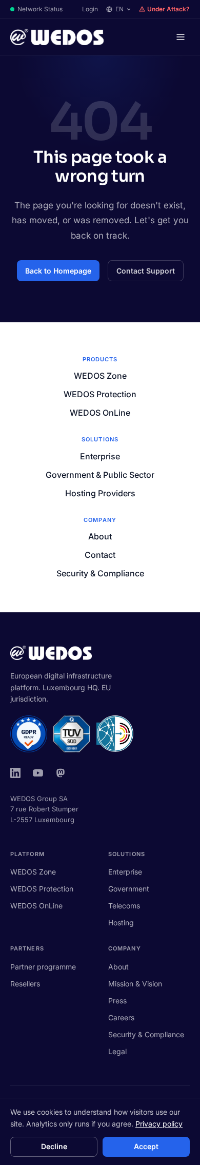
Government (128, 888)
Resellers (25, 983)
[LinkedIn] (15, 773)
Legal (117, 1051)
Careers (121, 1017)
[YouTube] (38, 773)
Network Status (40, 9)
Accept (146, 1146)
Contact (100, 555)
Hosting (121, 922)
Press (117, 1000)
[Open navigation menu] (180, 37)
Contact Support (145, 270)
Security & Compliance (100, 573)
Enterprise (100, 456)
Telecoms (124, 905)
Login (90, 9)
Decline (54, 1146)
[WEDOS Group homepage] (57, 37)
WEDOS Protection (100, 394)
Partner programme (43, 966)
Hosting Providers (100, 493)
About (100, 536)
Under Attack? (168, 9)
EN (119, 9)
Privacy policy (159, 1123)
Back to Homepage (58, 270)
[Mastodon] (60, 773)
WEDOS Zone (100, 376)
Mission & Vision (135, 983)
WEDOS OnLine (100, 412)
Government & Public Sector (100, 475)
